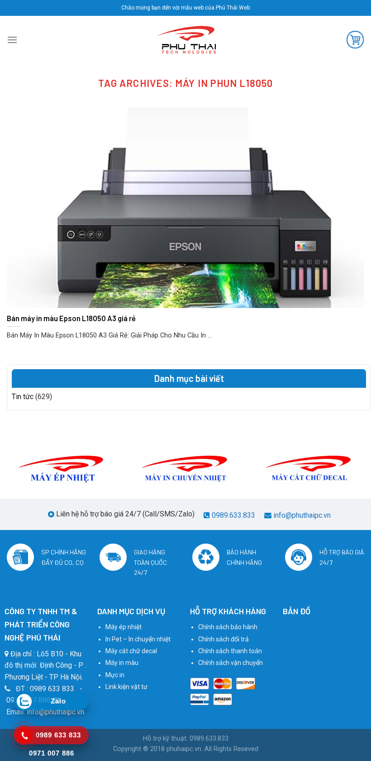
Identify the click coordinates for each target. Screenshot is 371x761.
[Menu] (12, 40)
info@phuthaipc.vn (302, 515)
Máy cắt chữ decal (131, 651)
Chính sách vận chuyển (230, 662)
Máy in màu (121, 662)
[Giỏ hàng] (355, 39)
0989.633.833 (233, 515)
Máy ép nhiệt (123, 627)
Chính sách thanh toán (230, 651)
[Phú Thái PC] (185, 39)
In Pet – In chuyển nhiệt (138, 639)
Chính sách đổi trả (223, 639)
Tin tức (22, 396)
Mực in (114, 675)
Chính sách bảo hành (227, 627)
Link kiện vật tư (126, 686)
